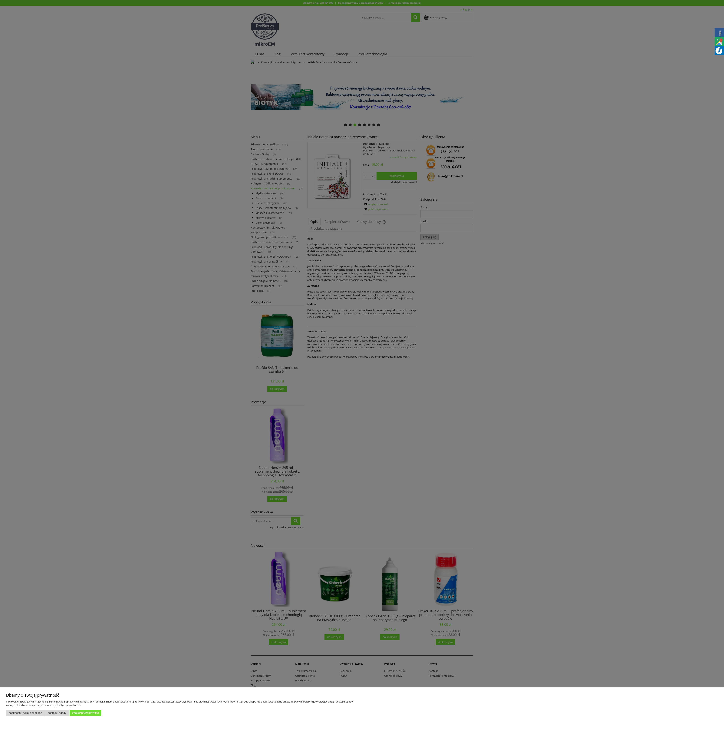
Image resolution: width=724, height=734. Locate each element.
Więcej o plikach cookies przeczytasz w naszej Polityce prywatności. (43, 705)
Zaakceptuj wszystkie (85, 712)
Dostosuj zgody (57, 712)
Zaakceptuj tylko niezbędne (25, 712)
